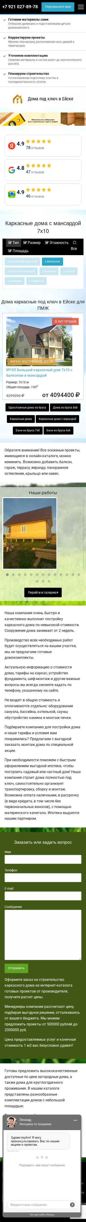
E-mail (9, 888)
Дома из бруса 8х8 (65, 407)
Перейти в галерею (42, 593)
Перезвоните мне (58, 7)
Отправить (16, 968)
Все (74, 248)
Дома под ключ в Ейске (50, 98)
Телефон (11, 870)
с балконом (52, 261)
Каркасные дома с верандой (57, 419)
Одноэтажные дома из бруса (27, 407)
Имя (8, 852)
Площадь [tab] (20, 251)
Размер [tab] (34, 242)
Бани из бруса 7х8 (28, 430)
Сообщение (13, 907)
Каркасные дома (21, 419)
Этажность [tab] (59, 242)
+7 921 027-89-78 (20, 6)
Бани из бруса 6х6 (58, 430)
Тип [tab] (15, 242)
